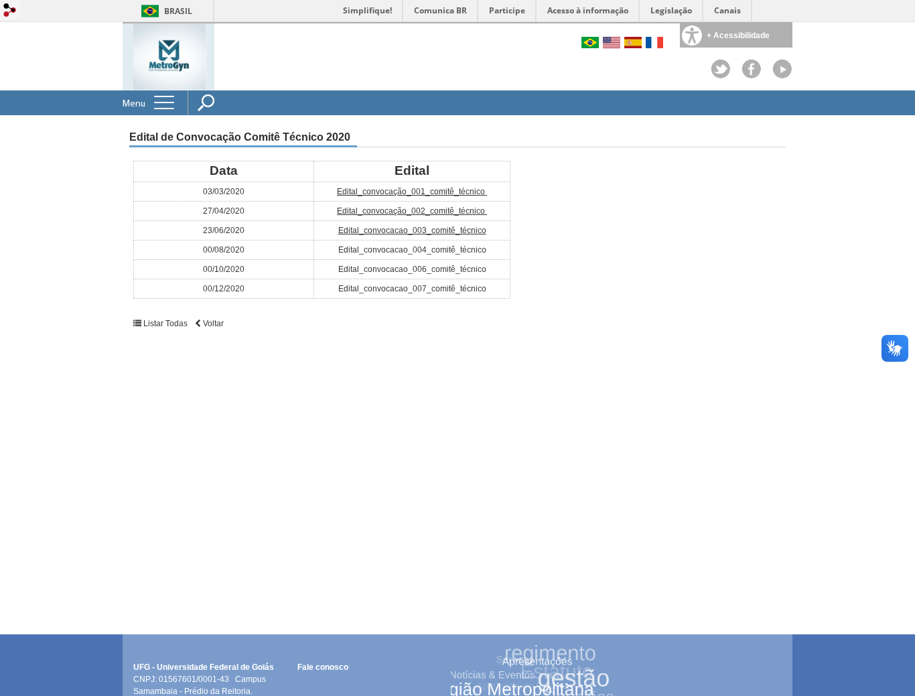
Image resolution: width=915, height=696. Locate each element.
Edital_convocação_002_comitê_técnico (412, 211)
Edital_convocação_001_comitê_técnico (412, 191)
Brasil (178, 11)
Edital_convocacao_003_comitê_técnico (412, 230)
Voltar (212, 323)
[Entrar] (10, 11)
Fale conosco (322, 667)
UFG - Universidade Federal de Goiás (207, 667)
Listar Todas (165, 323)
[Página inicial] (169, 56)
